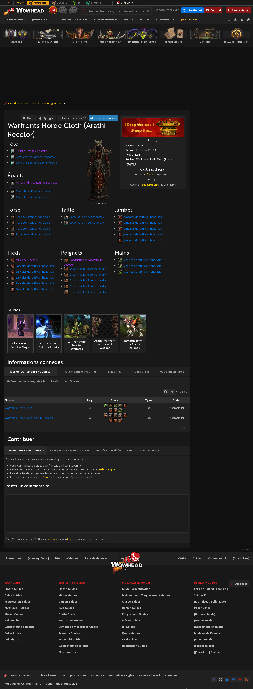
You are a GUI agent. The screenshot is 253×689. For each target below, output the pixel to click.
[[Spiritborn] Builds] (207, 652)
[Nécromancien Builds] (209, 627)
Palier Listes (13, 633)
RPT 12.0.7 (73, 10)
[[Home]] (25, 10)
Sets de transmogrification (47, 103)
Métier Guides (14, 614)
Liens (65, 118)
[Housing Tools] (38, 558)
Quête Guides (68, 614)
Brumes (96, 2)
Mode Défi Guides (70, 639)
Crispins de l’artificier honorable (88, 268)
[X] (220, 679)
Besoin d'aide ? (21, 675)
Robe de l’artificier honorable (33, 216)
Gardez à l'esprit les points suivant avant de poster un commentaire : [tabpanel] (61, 498)
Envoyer (151, 174)
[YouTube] (240, 679)
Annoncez (97, 675)
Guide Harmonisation (136, 589)
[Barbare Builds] (204, 614)
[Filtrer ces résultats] (172, 392)
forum (46, 477)
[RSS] (246, 679)
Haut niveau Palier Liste (210, 601)
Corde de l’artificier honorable (87, 216)
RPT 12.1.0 (62, 10)
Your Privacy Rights (121, 675)
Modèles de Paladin (207, 633)
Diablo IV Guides (205, 582)
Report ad (245, 549)
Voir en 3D (79, 118)
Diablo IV (127, 2)
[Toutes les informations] (8, 3)
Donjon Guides (68, 601)
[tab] (30, 371)
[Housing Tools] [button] (44, 19)
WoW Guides (13, 582)
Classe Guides (14, 589)
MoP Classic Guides (72, 582)
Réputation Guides (71, 620)
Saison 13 (200, 595)
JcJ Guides (128, 627)
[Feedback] (242, 19)
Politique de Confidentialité (23, 683)
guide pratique (106, 469)
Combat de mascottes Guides (78, 627)
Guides (144, 19)
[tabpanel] (97, 409)
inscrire (71, 539)
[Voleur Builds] (203, 639)
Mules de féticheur (27, 260)
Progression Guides (18, 601)
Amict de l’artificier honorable (33, 191)
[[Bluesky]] (227, 679)
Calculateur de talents (20, 627)
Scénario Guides (69, 633)
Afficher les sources (103, 118)
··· (107, 2)
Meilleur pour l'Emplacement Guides (146, 595)
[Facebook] (233, 679)
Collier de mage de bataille (31, 151)
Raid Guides (12, 620)
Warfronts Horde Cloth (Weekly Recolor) (29, 418)
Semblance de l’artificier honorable (36, 156)
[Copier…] (166, 392)
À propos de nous (74, 675)
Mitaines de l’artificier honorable (142, 260)
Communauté (165, 19)
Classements (67, 652)
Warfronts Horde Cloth (18, 408)
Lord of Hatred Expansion (211, 589)
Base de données (106, 19)
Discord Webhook (75, 19)
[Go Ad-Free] (190, 19)
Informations (16, 19)
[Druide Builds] (203, 620)
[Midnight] (12, 639)
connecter (53, 539)
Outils (182, 558)
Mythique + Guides (17, 608)
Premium (171, 675)
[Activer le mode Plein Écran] (229, 19)
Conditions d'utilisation (61, 683)
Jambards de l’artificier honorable (142, 216)
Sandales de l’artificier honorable (35, 265)
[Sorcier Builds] (204, 645)
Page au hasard (149, 675)
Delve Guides (13, 595)
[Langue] (248, 19)
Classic (62, 2)
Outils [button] (129, 19)
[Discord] (214, 679)
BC (79, 2)
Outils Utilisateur (47, 675)
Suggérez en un (151, 184)
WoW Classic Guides (136, 582)
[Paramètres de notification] (235, 19)
